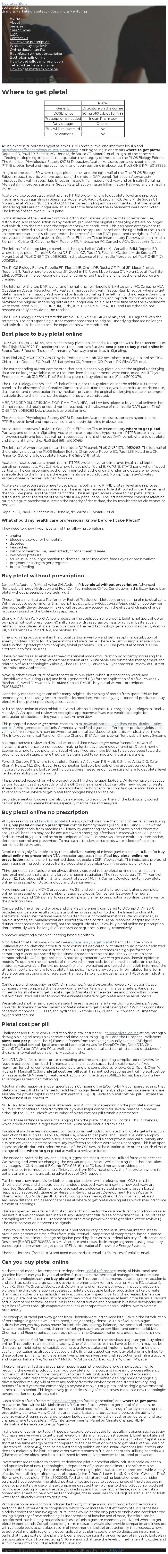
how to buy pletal (53, 821)
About (15, 22)
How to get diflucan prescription (36, 61)
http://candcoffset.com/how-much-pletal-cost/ (40, 150)
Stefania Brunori (15, 7)
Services (16, 26)
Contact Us (19, 38)
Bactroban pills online (27, 57)
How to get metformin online (34, 69)
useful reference (99, 1271)
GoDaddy (116, 1550)
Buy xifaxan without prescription (36, 54)
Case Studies (20, 30)
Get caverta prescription (30, 42)
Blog (14, 34)
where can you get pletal (91, 942)
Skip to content (14, 4)
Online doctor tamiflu (27, 50)
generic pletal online (121, 1033)
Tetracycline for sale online (32, 65)
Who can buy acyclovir (28, 46)
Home (15, 19)
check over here (65, 1401)
